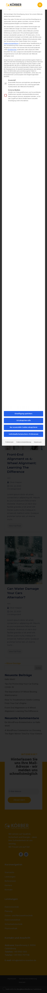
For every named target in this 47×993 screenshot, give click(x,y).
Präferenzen (9, 442)
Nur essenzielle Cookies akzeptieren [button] (23, 427)
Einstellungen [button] (12, 50)
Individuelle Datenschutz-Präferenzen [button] (23, 434)
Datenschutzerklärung (11, 43)
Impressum (38, 442)
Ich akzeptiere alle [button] (24, 420)
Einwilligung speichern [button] (23, 413)
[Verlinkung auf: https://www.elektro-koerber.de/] (13, 4)
